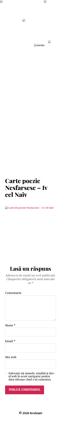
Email (10, 341)
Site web (10, 357)
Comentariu (13, 293)
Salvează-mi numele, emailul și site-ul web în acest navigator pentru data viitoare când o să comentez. (31, 376)
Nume (10, 325)
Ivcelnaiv (36, 413)
